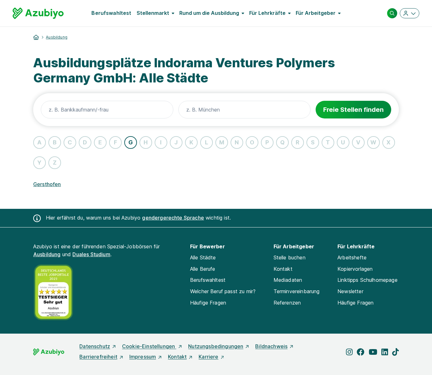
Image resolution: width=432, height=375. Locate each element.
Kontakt (283, 269)
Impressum (142, 357)
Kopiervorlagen (355, 269)
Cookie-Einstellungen (149, 346)
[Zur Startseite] (38, 13)
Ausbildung (56, 37)
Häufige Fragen (208, 302)
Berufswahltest (111, 13)
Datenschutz (94, 346)
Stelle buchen (289, 257)
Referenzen (287, 302)
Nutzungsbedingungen (215, 346)
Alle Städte (203, 257)
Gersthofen (47, 184)
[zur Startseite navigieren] (36, 37)
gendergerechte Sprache (173, 218)
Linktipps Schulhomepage (367, 280)
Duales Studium (91, 254)
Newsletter (350, 291)
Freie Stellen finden (353, 109)
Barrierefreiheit (98, 357)
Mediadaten (288, 280)
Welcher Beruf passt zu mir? (223, 291)
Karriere (208, 357)
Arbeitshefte (352, 257)
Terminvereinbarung (297, 291)
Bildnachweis (271, 346)
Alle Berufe (202, 269)
